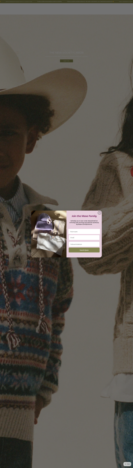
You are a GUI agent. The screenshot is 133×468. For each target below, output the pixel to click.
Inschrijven (84, 250)
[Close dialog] (99, 212)
